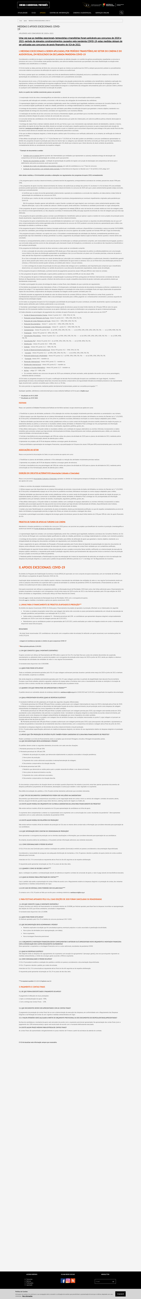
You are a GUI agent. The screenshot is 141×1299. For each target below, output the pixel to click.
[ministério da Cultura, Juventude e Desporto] (113, 5)
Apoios (43, 13)
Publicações (29, 1283)
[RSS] (73, 1280)
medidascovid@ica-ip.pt (67, 692)
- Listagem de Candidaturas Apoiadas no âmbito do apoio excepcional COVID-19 (42, 641)
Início (20, 20)
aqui (26, 598)
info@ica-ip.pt (84, 391)
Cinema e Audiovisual (82, 13)
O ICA (34, 13)
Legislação (29, 1285)
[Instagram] (68, 1280)
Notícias (28, 1281)
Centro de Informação (59, 13)
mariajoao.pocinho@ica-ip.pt (34, 128)
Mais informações (27, 1296)
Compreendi (120, 1294)
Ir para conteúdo (121, 1)
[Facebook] (63, 1280)
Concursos (29, 1279)
